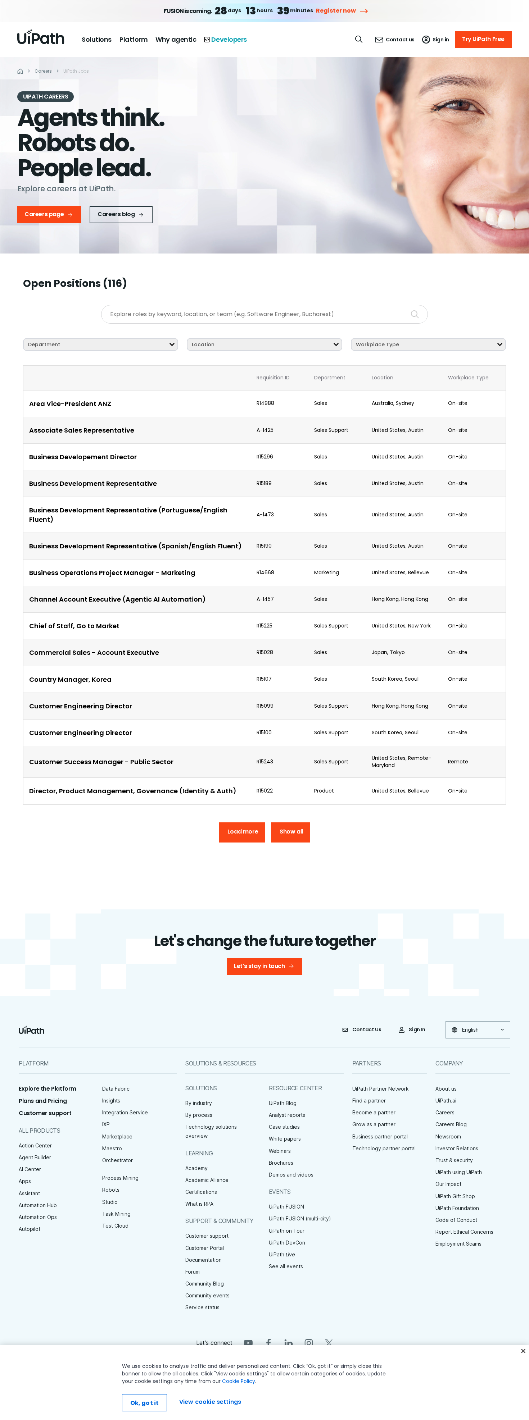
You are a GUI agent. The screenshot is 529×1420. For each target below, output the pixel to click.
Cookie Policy (238, 1381)
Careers (445, 1112)
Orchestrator (117, 1160)
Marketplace (117, 1136)
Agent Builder (35, 1157)
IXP (106, 1124)
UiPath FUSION (286, 1207)
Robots (110, 1190)
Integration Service (125, 1112)
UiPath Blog (283, 1103)
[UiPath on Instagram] (308, 1342)
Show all (291, 831)
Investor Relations (456, 1148)
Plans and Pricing (43, 1101)
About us (446, 1089)
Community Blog (204, 1283)
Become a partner (373, 1112)
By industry (198, 1103)
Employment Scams (458, 1244)
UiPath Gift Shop (455, 1196)
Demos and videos (291, 1175)
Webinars (280, 1151)
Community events (207, 1295)
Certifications (201, 1192)
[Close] (523, 1351)
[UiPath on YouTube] (248, 1342)
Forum (192, 1272)
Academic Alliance (207, 1180)
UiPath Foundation (457, 1208)
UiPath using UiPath (458, 1172)
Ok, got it (144, 1403)
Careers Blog (451, 1124)
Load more (242, 831)
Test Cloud (115, 1226)
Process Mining (120, 1178)
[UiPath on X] (329, 1342)
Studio (110, 1202)
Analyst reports (287, 1115)
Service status (202, 1307)
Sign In (417, 1029)
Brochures (281, 1163)
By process (198, 1115)
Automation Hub (38, 1205)
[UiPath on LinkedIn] (288, 1342)
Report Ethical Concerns (464, 1232)
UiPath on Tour (286, 1231)
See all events (286, 1266)
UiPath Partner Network (380, 1089)
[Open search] (359, 39)
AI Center (30, 1169)
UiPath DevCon (287, 1242)
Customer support (45, 1113)
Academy (196, 1168)
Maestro (112, 1148)
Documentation (203, 1260)
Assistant (29, 1193)
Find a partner (369, 1100)
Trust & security (454, 1160)
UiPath (282, 1254)
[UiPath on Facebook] (268, 1342)
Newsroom (448, 1136)
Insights (111, 1100)
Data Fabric (116, 1089)
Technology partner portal (384, 1148)
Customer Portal (204, 1248)
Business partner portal (380, 1136)
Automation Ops (38, 1217)
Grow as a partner (373, 1124)
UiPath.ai (445, 1100)
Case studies (284, 1127)
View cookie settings (210, 1402)
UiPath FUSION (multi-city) (300, 1218)
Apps (25, 1181)
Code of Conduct (456, 1220)
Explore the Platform (47, 1089)
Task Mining (116, 1214)
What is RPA (199, 1204)
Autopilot (29, 1229)
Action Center (35, 1145)
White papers (285, 1139)
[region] (264, 1382)
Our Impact (448, 1184)
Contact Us (366, 1029)
